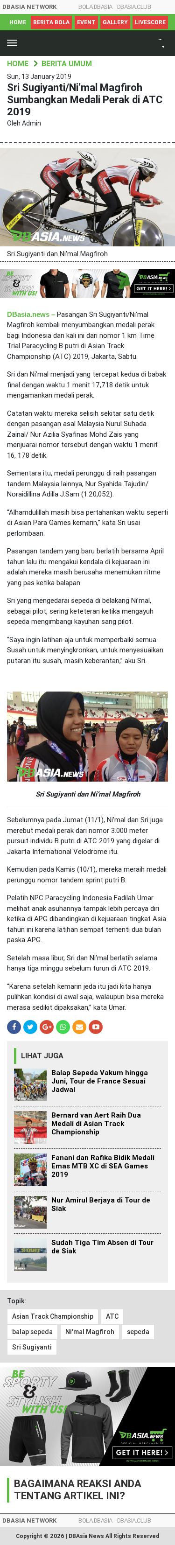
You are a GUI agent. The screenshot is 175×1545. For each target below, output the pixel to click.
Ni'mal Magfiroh (89, 1331)
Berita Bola (51, 22)
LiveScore (150, 22)
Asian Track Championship (52, 1316)
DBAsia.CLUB (134, 6)
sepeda (138, 1331)
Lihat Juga (42, 1055)
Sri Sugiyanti (32, 1347)
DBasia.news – (31, 314)
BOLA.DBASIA (95, 6)
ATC (112, 1316)
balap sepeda (32, 1331)
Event (86, 22)
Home (17, 22)
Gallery (115, 22)
